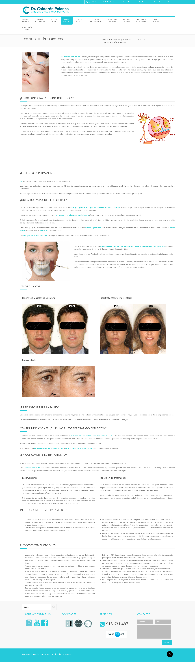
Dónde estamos (145, 2)
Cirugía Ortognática (40, 20)
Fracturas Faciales (126, 20)
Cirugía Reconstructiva (96, 20)
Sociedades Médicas (109, 2)
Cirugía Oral (54, 20)
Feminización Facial (27, 28)
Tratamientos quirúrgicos (120, 40)
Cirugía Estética (66, 20)
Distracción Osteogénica (141, 20)
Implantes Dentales (25, 20)
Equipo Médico (91, 2)
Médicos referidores (127, 2)
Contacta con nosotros (162, 2)
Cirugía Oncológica (79, 20)
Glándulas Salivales (112, 20)
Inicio (103, 40)
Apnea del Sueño (156, 20)
